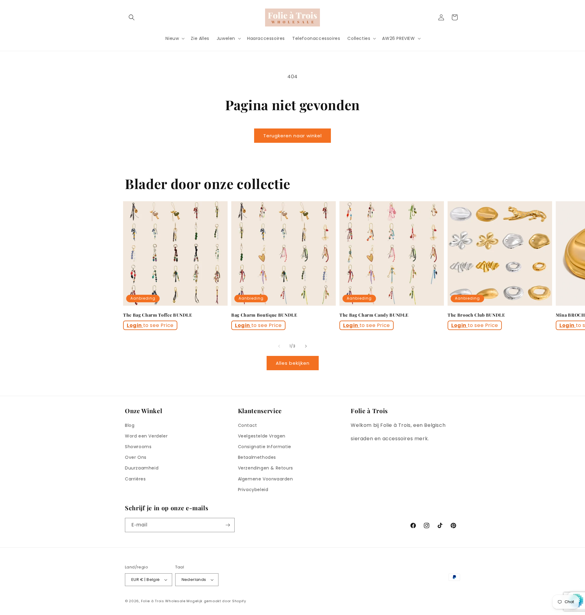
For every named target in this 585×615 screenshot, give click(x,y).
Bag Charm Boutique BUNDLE (264, 315)
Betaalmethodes (257, 457)
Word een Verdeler (146, 436)
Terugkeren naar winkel (292, 135)
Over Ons (136, 457)
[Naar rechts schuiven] (306, 346)
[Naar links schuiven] (279, 346)
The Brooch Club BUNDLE (476, 315)
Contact (247, 425)
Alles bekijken (293, 363)
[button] (131, 17)
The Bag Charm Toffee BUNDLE (157, 315)
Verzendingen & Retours (265, 468)
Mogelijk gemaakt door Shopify (216, 601)
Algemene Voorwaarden (265, 479)
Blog (129, 425)
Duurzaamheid (141, 468)
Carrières (135, 479)
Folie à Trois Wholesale (163, 601)
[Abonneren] (227, 525)
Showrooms (138, 447)
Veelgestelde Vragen (261, 436)
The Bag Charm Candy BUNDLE (374, 315)
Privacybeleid (253, 490)
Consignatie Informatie (264, 447)
